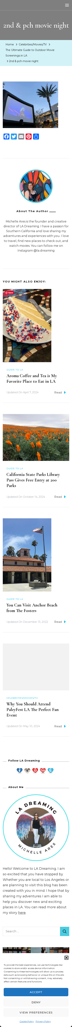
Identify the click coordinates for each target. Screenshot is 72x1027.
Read (58, 392)
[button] (66, 958)
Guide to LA (14, 369)
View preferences (36, 1012)
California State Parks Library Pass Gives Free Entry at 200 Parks (33, 480)
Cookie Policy (27, 1021)
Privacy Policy (43, 1021)
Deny (36, 1002)
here (22, 913)
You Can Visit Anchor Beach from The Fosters (31, 607)
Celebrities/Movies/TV (33, 44)
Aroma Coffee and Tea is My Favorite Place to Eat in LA (31, 378)
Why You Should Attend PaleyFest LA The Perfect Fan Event (32, 709)
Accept (36, 992)
